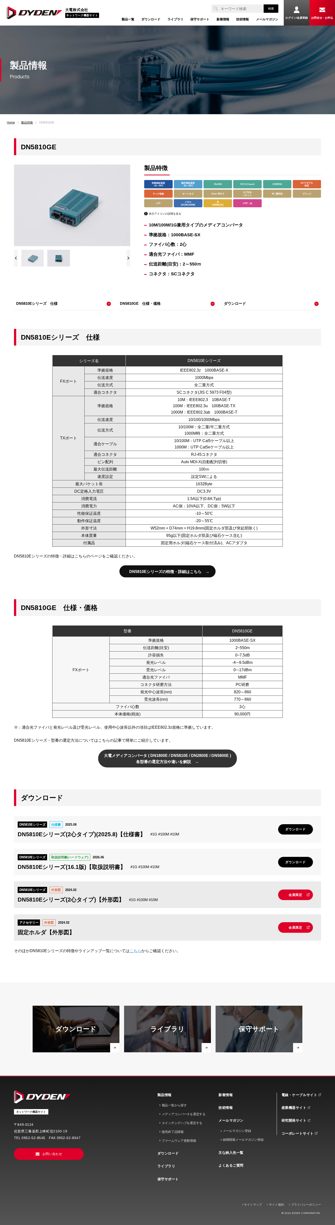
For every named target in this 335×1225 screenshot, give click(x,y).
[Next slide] (128, 258)
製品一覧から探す (174, 1105)
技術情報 (226, 1107)
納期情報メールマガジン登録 (243, 1139)
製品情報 (164, 1095)
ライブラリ (166, 1166)
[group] (33, 258)
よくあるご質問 (231, 1165)
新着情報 (226, 1095)
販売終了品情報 (173, 1131)
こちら (135, 950)
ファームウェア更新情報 (179, 1140)
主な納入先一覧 (231, 1152)
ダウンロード (168, 1153)
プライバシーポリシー (306, 1204)
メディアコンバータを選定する (184, 1114)
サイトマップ (253, 1204)
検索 (271, 8)
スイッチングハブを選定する (182, 1123)
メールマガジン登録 (237, 1130)
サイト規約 (276, 1204)
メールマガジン (231, 1120)
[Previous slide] (16, 258)
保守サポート (168, 1179)
